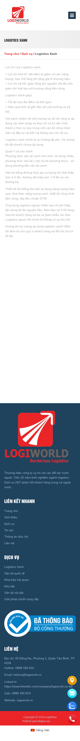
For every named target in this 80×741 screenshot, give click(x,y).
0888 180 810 (24, 668)
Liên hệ (9, 543)
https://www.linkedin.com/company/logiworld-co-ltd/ (38, 686)
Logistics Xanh (14, 566)
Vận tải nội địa (13, 592)
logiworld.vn (25, 700)
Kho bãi (9, 586)
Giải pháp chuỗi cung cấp (21, 599)
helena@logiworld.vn (27, 674)
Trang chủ (11, 53)
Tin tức (8, 530)
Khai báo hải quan (16, 579)
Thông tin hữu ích (16, 536)
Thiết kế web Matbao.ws (36, 721)
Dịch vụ (27, 53)
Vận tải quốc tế (14, 573)
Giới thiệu (10, 517)
